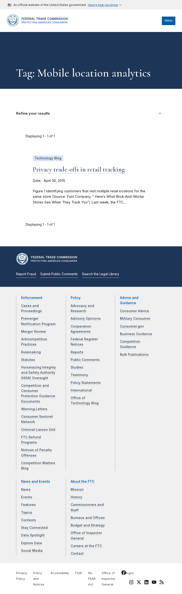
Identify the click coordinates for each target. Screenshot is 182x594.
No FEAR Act (92, 578)
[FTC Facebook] (123, 574)
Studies (77, 367)
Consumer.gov (132, 326)
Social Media (32, 551)
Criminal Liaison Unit (38, 430)
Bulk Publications (134, 354)
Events (26, 497)
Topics (26, 512)
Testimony (79, 375)
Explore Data (31, 543)
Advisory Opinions (86, 318)
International (81, 390)
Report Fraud (26, 274)
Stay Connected (34, 528)
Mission (77, 489)
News (26, 489)
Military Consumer (135, 318)
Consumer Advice (134, 311)
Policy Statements (86, 383)
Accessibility (59, 573)
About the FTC (83, 481)
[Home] (39, 25)
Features (28, 505)
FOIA (78, 573)
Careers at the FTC (86, 546)
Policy (76, 298)
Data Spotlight (33, 535)
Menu (169, 20)
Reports (77, 352)
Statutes (28, 360)
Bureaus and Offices (88, 518)
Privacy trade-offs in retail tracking (79, 169)
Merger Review (33, 331)
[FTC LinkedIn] (146, 583)
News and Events (35, 481)
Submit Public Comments (59, 274)
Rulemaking (31, 352)
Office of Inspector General (108, 578)
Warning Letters (34, 409)
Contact (77, 553)
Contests (28, 520)
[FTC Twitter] (138, 582)
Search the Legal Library (100, 274)
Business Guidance (136, 334)
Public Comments (85, 360)
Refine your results (33, 113)
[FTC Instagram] (131, 583)
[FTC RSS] (161, 583)
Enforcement (31, 298)
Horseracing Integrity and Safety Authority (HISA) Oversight (38, 372)
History (76, 497)
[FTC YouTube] (154, 583)
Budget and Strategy (88, 525)
